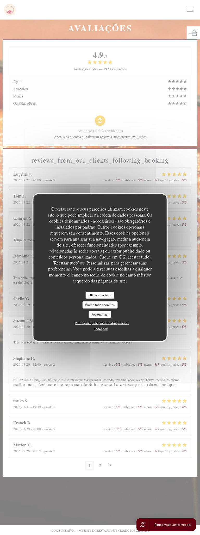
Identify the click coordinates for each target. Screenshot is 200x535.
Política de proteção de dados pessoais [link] (102, 323)
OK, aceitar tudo (100, 295)
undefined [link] (101, 328)
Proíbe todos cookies (100, 304)
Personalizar (100, 314)
